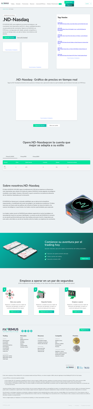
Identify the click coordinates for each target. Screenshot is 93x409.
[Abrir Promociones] (29, 4)
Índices (7, 9)
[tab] (10, 157)
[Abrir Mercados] (21, 4)
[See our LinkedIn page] (22, 331)
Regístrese (69, 5)
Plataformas (5, 354)
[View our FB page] (28, 331)
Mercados (23, 336)
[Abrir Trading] (15, 4)
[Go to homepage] (10, 330)
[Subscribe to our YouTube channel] (31, 331)
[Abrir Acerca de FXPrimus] (46, 4)
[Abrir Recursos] (35, 4)
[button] (88, 4)
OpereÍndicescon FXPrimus (9, 15)
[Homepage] (5, 4)
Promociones (40, 346)
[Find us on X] (25, 331)
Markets (4, 9)
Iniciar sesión (69, 2)
